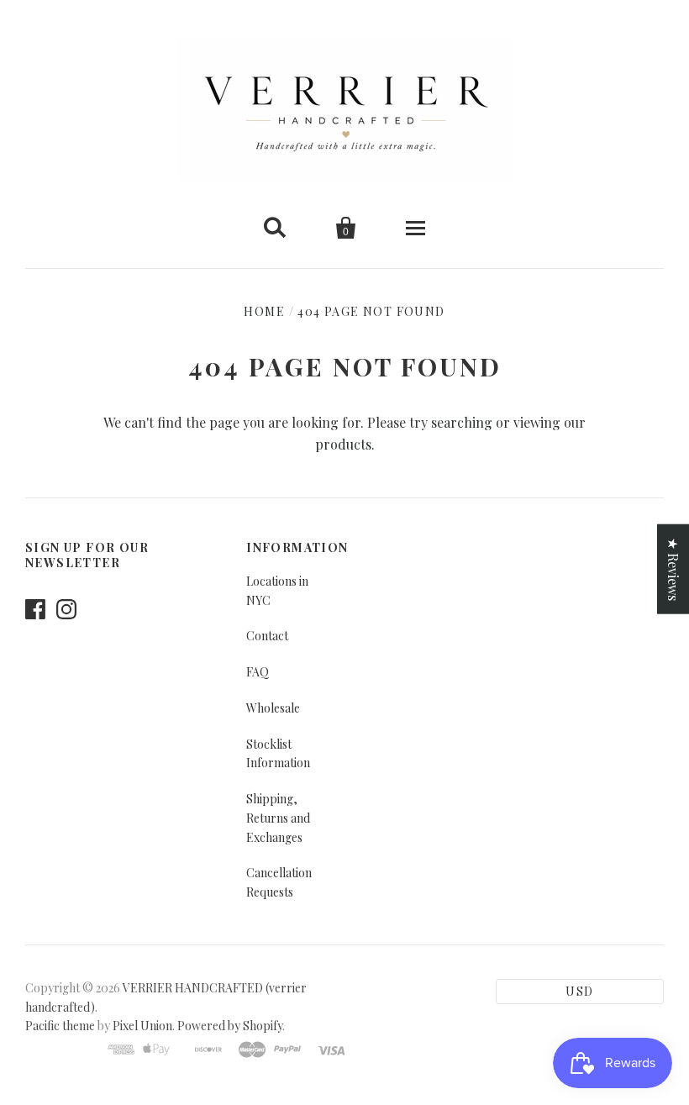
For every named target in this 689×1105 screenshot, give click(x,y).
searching (461, 422)
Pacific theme (60, 1026)
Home (264, 311)
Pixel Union (142, 1026)
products (343, 444)
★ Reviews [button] (673, 568)
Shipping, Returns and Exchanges (278, 818)
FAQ (257, 672)
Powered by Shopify (229, 1026)
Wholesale (273, 708)
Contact (267, 636)
